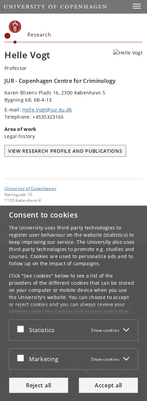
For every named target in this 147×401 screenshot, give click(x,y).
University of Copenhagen (30, 188)
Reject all (38, 385)
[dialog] (73, 303)
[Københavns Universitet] (13, 32)
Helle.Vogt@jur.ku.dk (47, 109)
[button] (137, 6)
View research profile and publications (65, 151)
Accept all (108, 385)
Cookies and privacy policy (85, 311)
